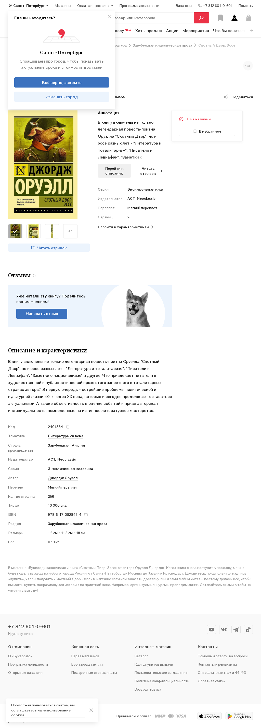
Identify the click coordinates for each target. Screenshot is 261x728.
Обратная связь (211, 681)
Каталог (141, 656)
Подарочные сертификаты (94, 672)
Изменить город (61, 96)
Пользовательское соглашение (161, 672)
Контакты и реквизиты (217, 664)
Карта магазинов (85, 656)
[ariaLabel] (91, 710)
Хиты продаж (148, 30)
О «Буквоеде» (20, 656)
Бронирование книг (87, 664)
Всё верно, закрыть (62, 82)
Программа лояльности (28, 664)
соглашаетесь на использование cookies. (41, 712)
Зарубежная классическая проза (77, 523)
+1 (70, 231)
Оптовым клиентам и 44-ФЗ (222, 672)
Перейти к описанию (114, 171)
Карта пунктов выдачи (154, 664)
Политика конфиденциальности (162, 681)
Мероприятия (195, 30)
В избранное (210, 131)
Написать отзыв (42, 313)
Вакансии (184, 5)
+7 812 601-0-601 (29, 626)
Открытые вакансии (25, 672)
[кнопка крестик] (109, 16)
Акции (172, 30)
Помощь (246, 5)
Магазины (63, 5)
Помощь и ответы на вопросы (223, 656)
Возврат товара (148, 689)
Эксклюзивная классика (145, 189)
